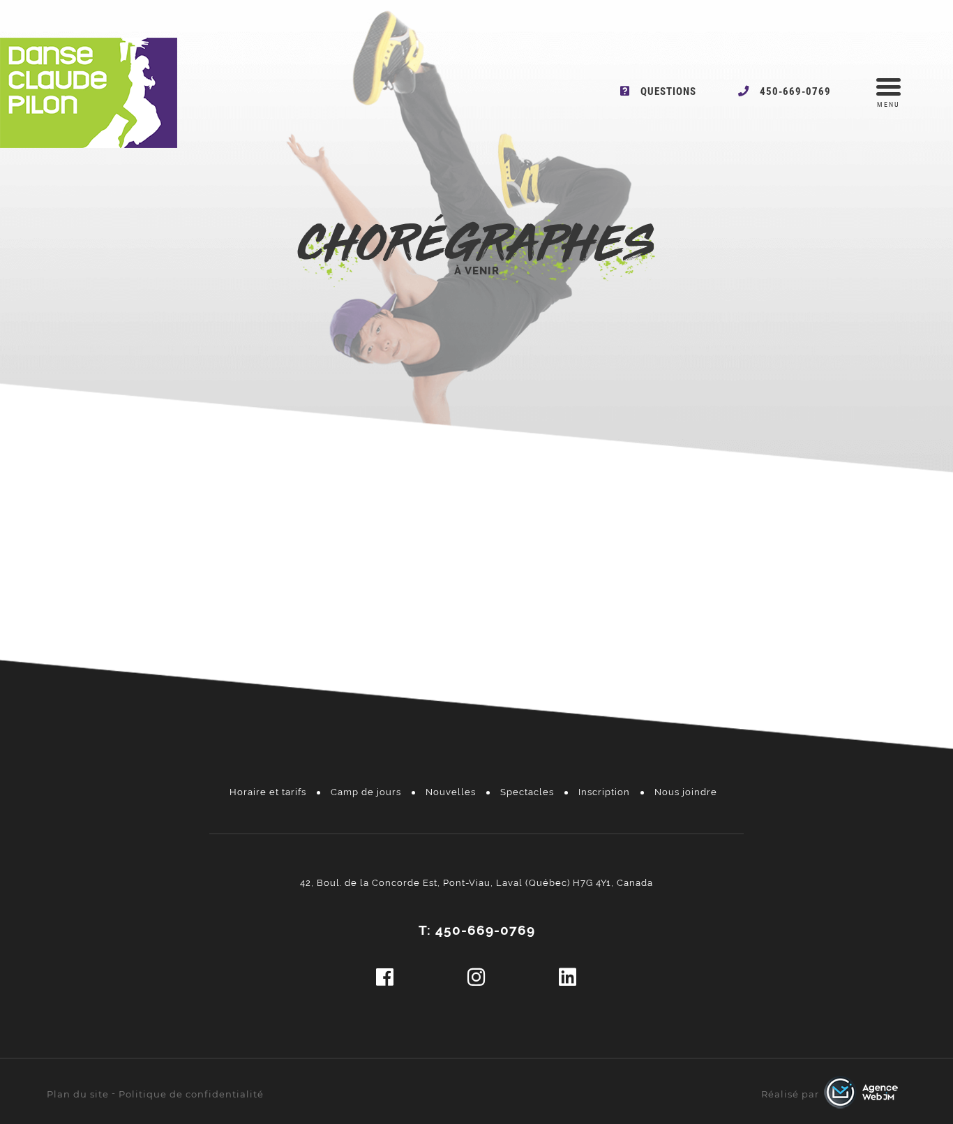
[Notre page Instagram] (476, 978)
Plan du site (78, 1094)
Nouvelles (451, 791)
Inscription (604, 791)
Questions (668, 91)
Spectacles (527, 791)
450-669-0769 (795, 91)
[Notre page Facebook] (385, 978)
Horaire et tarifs (268, 791)
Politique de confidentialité (191, 1094)
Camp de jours (366, 791)
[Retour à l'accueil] (88, 144)
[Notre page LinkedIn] (568, 978)
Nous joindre (685, 791)
